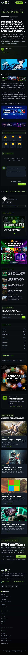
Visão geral (3, 594)
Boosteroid (5, 342)
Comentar (21, 183)
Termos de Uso (4, 643)
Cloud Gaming (5, 334)
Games (4, 329)
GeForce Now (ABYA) (6, 601)
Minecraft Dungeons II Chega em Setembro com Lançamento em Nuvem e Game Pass (16, 285)
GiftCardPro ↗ (4, 638)
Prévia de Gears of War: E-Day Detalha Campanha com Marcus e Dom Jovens (16, 292)
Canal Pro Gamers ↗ (6, 635)
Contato (3, 633)
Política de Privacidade (6, 640)
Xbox (3, 337)
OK (23, 317)
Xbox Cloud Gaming (6, 596)
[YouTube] (3, 202)
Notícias (9, 10)
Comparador (4, 606)
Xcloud (4, 331)
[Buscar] (13, 2)
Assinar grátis (21, 556)
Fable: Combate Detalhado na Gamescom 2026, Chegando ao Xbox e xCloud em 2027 (15, 298)
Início (3, 10)
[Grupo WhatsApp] (6, 586)
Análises (3, 623)
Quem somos (4, 630)
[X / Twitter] (10, 202)
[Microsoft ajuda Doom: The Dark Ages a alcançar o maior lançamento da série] (14, 491)
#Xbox (7, 191)
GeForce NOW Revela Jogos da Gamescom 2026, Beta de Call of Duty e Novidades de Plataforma (16, 279)
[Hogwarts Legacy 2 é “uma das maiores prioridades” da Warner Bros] (14, 434)
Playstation (5, 345)
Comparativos (4, 618)
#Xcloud (24, 191)
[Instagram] (7, 202)
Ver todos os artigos (14, 206)
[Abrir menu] (25, 2)
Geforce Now (5, 339)
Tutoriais (4, 348)
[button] (14, 233)
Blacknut (3, 604)
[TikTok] (16, 586)
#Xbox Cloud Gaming (15, 191)
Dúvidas (3, 616)
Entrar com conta (16, 181)
